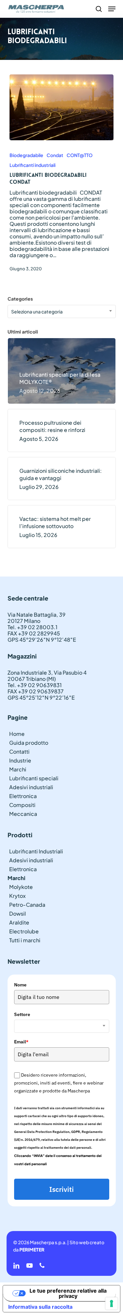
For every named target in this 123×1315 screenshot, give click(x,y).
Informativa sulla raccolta (40, 1306)
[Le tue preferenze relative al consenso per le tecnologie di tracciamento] (111, 1303)
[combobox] (62, 311)
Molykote (21, 887)
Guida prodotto (28, 742)
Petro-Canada (27, 904)
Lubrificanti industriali (32, 165)
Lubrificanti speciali (33, 778)
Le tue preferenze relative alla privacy (68, 1293)
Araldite (19, 922)
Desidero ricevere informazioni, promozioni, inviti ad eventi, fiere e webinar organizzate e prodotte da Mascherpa (59, 1083)
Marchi (17, 769)
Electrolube (24, 931)
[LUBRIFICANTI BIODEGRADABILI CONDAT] (61, 107)
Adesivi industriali (31, 787)
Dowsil (17, 913)
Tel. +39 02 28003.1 (32, 627)
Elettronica (23, 796)
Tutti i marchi (24, 940)
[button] (111, 9)
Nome (20, 985)
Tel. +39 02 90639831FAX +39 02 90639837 (36, 688)
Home (17, 734)
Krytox (17, 896)
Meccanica (23, 814)
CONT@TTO (79, 155)
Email (21, 1042)
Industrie (20, 760)
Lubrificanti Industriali (36, 851)
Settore (22, 1014)
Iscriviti (61, 1189)
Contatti (19, 751)
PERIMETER (31, 1249)
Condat (55, 155)
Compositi (22, 805)
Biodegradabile (26, 155)
